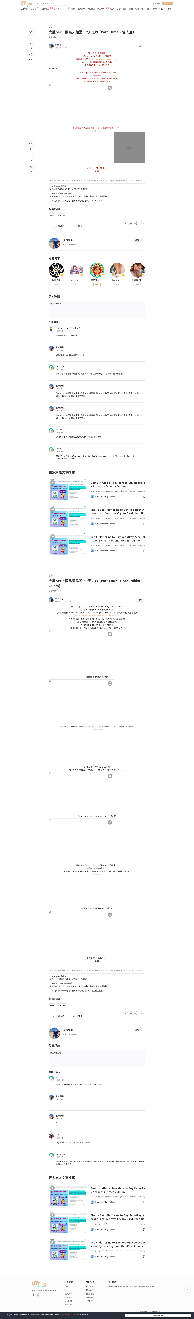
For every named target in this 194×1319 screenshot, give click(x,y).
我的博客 (90, 1301)
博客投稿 (68, 1304)
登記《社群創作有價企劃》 (77, 189)
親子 (143, 8)
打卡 (63, 196)
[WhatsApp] (30, 179)
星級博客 (91, 8)
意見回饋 (68, 1301)
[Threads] (30, 185)
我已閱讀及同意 (158, 1315)
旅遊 (125, 8)
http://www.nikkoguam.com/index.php (97, 615)
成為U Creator (60, 8)
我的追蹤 (90, 1297)
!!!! (57, 1134)
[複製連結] (30, 191)
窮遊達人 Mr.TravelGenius (97, 280)
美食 (119, 8)
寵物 (155, 8)
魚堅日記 (56, 280)
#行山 (116, 1286)
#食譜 (128, 1286)
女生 (131, 8)
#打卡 (122, 1286)
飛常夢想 (59, 44)
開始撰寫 (168, 3)
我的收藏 (90, 1293)
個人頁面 (90, 1286)
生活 (149, 8)
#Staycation (143, 1286)
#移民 (152, 1286)
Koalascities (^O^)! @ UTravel (77, 280)
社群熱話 (45, 8)
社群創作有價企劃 (28, 8)
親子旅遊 (61, 215)
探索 (73, 8)
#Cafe (134, 1286)
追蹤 (141, 46)
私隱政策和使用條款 (68, 1314)
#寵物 (110, 1286)
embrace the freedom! (68, 327)
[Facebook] (30, 172)
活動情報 (103, 196)
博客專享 (101, 8)
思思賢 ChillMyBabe (138, 280)
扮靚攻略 (93, 196)
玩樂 (137, 8)
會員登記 (156, 3)
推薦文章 (81, 8)
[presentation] (48, 271)
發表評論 (56, 303)
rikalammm (117, 280)
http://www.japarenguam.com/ (104, 59)
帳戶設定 (90, 1290)
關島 (52, 215)
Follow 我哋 (97, 201)
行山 (161, 8)
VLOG (112, 8)
